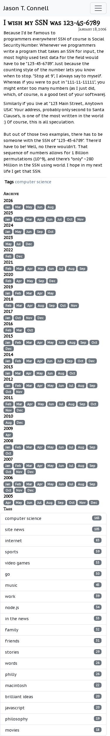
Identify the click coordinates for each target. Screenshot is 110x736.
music (52, 585)
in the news (52, 618)
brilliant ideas (52, 696)
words (52, 663)
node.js (52, 607)
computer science (33, 181)
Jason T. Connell (26, 8)
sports (52, 551)
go (52, 574)
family (52, 629)
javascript (52, 707)
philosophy (52, 719)
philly (52, 674)
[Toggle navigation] (98, 8)
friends (52, 641)
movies (52, 730)
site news (52, 529)
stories (52, 652)
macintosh (52, 685)
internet (52, 540)
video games (52, 563)
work (52, 596)
